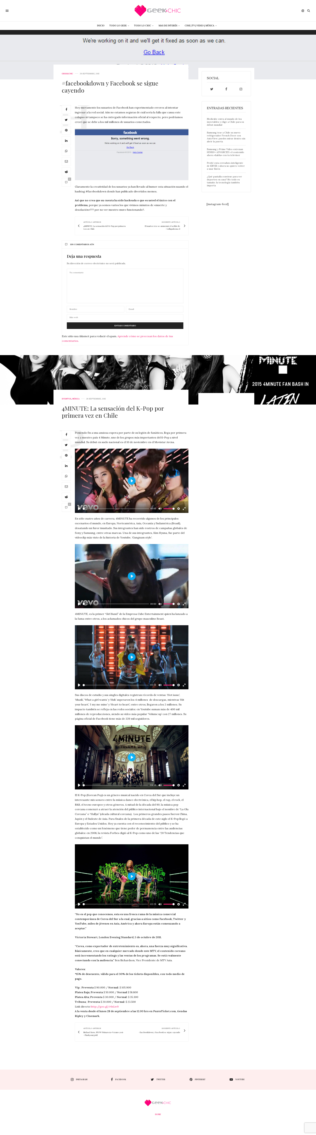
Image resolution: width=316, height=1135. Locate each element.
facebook (120, 1079)
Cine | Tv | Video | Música (199, 25)
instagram (81, 1079)
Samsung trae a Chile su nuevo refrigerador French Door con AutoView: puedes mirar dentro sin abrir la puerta (226, 137)
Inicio (101, 25)
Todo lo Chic (142, 25)
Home (158, 1114)
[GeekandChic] (158, 10)
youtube (240, 1079)
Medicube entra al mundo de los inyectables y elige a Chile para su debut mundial (225, 121)
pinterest (200, 1079)
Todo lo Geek (118, 25)
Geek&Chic (67, 74)
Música (75, 399)
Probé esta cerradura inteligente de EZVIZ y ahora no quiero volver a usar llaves (226, 165)
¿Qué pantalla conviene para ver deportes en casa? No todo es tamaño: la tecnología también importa (224, 181)
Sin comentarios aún (82, 244)
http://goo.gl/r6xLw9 (105, 1006)
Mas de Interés (167, 25)
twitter (160, 1079)
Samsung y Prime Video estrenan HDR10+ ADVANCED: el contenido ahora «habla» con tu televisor (225, 152)
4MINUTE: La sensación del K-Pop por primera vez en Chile (113, 411)
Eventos (66, 399)
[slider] (116, 508)
